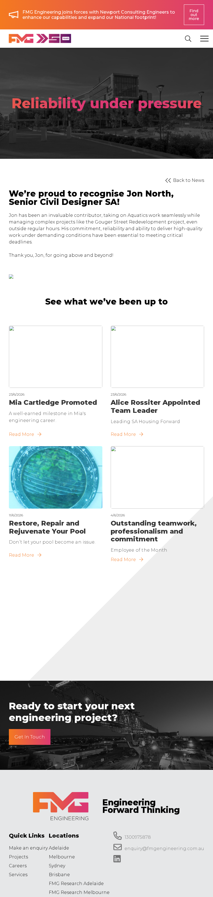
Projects (18, 857)
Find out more (194, 14)
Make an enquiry (28, 848)
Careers (18, 865)
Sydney (57, 865)
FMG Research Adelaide (76, 883)
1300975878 (138, 837)
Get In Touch (29, 737)
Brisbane (59, 874)
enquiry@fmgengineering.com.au (164, 848)
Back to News (188, 180)
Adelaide (59, 848)
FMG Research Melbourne (79, 892)
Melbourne (62, 857)
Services (18, 874)
